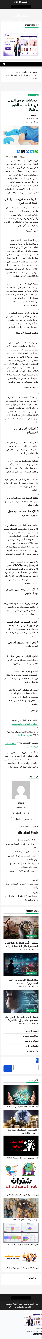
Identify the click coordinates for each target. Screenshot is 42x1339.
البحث (38, 1060)
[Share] (18, 151)
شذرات (21, 15)
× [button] (41, 1337)
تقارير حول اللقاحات (23, 735)
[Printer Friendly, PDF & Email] (15, 157)
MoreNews (29, 1307)
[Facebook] (27, 151)
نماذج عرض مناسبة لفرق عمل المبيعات (23, 1244)
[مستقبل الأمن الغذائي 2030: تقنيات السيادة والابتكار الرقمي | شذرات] (21, 927)
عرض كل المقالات (21, 819)
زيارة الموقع (21, 812)
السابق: (21, 883)
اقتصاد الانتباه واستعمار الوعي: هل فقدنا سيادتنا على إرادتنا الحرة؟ (21, 1018)
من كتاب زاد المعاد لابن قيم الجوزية (24, 1219)
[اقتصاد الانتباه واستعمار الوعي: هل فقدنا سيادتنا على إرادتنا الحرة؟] (21, 1001)
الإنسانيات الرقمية (31, 1040)
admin (33, 115)
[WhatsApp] (36, 151)
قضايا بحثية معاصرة (30, 1035)
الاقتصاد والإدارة (32, 1045)
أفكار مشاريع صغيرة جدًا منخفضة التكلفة (22, 1157)
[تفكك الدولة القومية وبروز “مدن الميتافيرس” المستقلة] (21, 964)
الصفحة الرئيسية (32, 1031)
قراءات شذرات (32, 1050)
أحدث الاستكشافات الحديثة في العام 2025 (22, 1106)
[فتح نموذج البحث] (4, 64)
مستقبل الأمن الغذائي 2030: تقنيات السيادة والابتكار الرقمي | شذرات (21, 944)
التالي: (21, 896)
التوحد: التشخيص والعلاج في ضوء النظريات (21, 1267)
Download (37, 1334)
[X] (23, 151)
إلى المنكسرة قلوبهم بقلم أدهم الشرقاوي (22, 1194)
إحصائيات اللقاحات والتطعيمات (25, 723)
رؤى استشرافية (33, 95)
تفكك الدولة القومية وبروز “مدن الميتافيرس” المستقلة (22, 981)
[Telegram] (32, 151)
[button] (38, 64)
